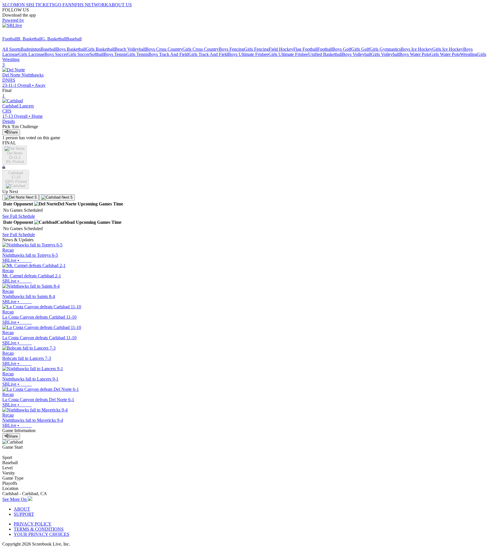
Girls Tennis (137, 54)
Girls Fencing (256, 49)
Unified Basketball (325, 54)
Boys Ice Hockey (416, 49)
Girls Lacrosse (31, 54)
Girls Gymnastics (385, 49)
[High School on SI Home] (24, 33)
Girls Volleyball (385, 54)
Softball (97, 54)
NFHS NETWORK (90, 4)
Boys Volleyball (356, 54)
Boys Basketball (71, 49)
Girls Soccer (78, 54)
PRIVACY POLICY (33, 523)
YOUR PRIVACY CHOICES (41, 534)
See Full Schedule (18, 216)
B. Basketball (29, 38)
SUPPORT (24, 514)
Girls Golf (360, 49)
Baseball (74, 38)
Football (9, 38)
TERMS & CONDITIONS (39, 529)
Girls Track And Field (208, 54)
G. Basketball (54, 38)
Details (8, 121)
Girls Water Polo (445, 54)
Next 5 (31, 197)
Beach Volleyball (130, 49)
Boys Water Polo (414, 54)
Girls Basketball (100, 49)
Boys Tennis (115, 54)
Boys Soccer (55, 54)
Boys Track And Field (168, 54)
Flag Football (305, 49)
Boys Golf (341, 49)
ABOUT (22, 509)
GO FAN (63, 4)
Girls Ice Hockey (447, 49)
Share (13, 132)
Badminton (31, 49)
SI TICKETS (42, 4)
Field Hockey (281, 49)
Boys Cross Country (164, 49)
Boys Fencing (231, 49)
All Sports (11, 49)
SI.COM (10, 4)
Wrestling (468, 54)
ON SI (24, 4)
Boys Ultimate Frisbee (248, 54)
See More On (15, 499)
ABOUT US (120, 4)
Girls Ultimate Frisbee (288, 54)
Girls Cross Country (200, 49)
